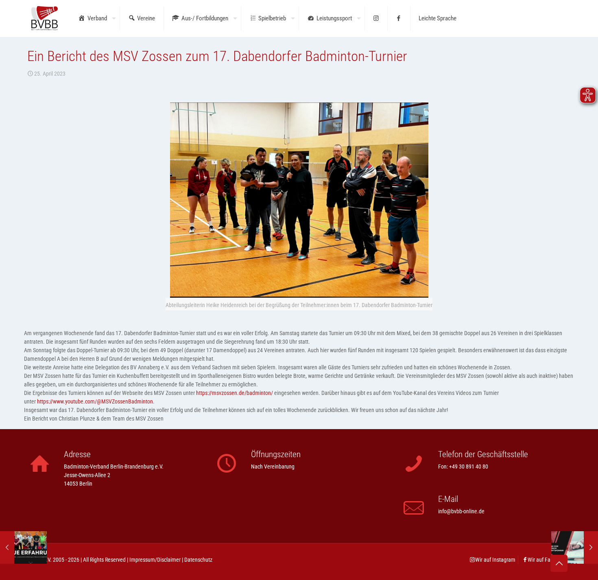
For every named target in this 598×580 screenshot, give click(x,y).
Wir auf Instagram (495, 559)
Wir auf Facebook (547, 559)
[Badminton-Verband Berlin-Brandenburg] (44, 18)
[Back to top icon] (558, 563)
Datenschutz (198, 559)
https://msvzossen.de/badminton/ (234, 393)
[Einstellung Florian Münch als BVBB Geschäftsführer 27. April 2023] (574, 547)
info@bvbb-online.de (461, 511)
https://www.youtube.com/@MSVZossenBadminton (95, 401)
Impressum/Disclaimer (155, 559)
